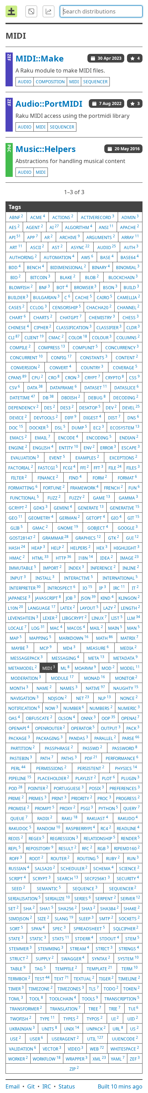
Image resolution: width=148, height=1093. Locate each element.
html (40, 557)
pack (132, 727)
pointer (38, 788)
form (100, 477)
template (99, 968)
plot (108, 777)
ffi (84, 467)
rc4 (106, 828)
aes (14, 227)
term (129, 968)
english (43, 447)
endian (128, 437)
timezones (70, 988)
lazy (109, 607)
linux (99, 617)
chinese (18, 327)
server (130, 898)
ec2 (98, 427)
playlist (85, 777)
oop (108, 717)
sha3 (88, 908)
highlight (126, 547)
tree (94, 1008)
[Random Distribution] (31, 11)
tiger (106, 978)
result (67, 848)
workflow (47, 1058)
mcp (46, 647)
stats (60, 938)
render (130, 838)
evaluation (25, 457)
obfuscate (39, 717)
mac (56, 627)
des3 (67, 407)
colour (102, 337)
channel (128, 307)
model (130, 667)
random (48, 828)
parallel (105, 737)
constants (93, 357)
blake (67, 277)
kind (107, 597)
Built (120, 1086)
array (130, 237)
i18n (85, 557)
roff (15, 858)
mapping (40, 637)
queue (19, 818)
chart (17, 317)
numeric (129, 707)
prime (16, 798)
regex (36, 838)
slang (64, 918)
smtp (106, 918)
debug (97, 397)
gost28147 (22, 537)
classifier (108, 327)
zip (74, 1068)
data (35, 387)
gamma (128, 497)
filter (19, 477)
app (32, 237)
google (128, 527)
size (43, 918)
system (128, 958)
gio (116, 517)
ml (65, 667)
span (38, 928)
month (19, 687)
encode (68, 437)
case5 (16, 307)
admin (130, 216)
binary (101, 267)
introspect (61, 587)
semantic (49, 888)
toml (16, 998)
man (133, 627)
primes (37, 798)
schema (103, 868)
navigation (24, 697)
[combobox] (101, 11)
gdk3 (40, 507)
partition (23, 747)
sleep (86, 918)
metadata (125, 657)
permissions (51, 767)
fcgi (69, 467)
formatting (23, 487)
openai (130, 717)
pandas (78, 737)
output (110, 727)
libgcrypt (74, 617)
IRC (46, 1086)
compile (20, 347)
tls (94, 988)
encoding (99, 437)
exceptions (123, 457)
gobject (97, 527)
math (104, 637)
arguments (100, 237)
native (95, 687)
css (134, 377)
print (59, 798)
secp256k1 (97, 878)
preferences (124, 788)
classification (74, 327)
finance (48, 477)
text (61, 978)
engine (18, 447)
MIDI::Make (39, 58)
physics (126, 767)
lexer (50, 617)
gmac (40, 527)
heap (38, 547)
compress (51, 347)
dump (79, 427)
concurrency (122, 347)
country (92, 367)
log (38, 627)
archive (70, 237)
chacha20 (99, 307)
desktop (90, 407)
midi (74, 82)
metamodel (22, 667)
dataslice (126, 387)
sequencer (95, 82)
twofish (20, 1018)
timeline (129, 978)
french (113, 487)
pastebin (21, 757)
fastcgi (48, 467)
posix (96, 788)
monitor (126, 677)
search (67, 878)
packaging (49, 737)
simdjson (20, 918)
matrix (129, 637)
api (15, 237)
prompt (44, 808)
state (16, 938)
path (46, 757)
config (61, 357)
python (108, 808)
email (42, 437)
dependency (23, 407)
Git (31, 1086)
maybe (19, 647)
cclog (38, 307)
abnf (16, 216)
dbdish (70, 397)
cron (72, 377)
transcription (121, 998)
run (133, 858)
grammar (55, 537)
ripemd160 (127, 848)
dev (111, 407)
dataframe (63, 387)
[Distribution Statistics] (48, 11)
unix (71, 1028)
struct (19, 958)
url (118, 1028)
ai (54, 227)
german (69, 517)
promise (18, 808)
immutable (22, 567)
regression (64, 838)
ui (115, 1018)
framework (84, 487)
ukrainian (22, 1028)
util (95, 1038)
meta (96, 657)
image (129, 557)
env (89, 447)
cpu (37, 377)
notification (24, 707)
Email (13, 1086)
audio (24, 82)
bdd (15, 267)
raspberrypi (80, 828)
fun (134, 487)
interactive (78, 577)
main (115, 627)
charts (42, 317)
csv (14, 387)
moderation (26, 677)
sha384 (109, 908)
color (77, 337)
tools (90, 998)
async (80, 247)
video (75, 1048)
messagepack (26, 657)
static (38, 938)
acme (37, 216)
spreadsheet (89, 928)
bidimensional (68, 267)
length (130, 607)
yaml (118, 1058)
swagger (72, 958)
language (41, 607)
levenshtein (23, 617)
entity (68, 447)
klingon (129, 597)
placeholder (53, 777)
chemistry (102, 317)
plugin (130, 777)
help (57, 547)
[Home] (11, 11)
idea (106, 557)
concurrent (26, 357)
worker (18, 1058)
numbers (101, 707)
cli (14, 337)
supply (45, 958)
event (57, 457)
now (51, 707)
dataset (95, 387)
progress (128, 798)
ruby (113, 858)
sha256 (67, 908)
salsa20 (45, 868)
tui (133, 1008)
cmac (56, 337)
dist (114, 417)
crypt (92, 377)
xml (99, 1058)
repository (39, 848)
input (18, 577)
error (108, 447)
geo (15, 517)
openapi (19, 727)
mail (96, 627)
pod (15, 788)
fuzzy (77, 497)
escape (130, 447)
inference (103, 567)
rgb (103, 848)
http (63, 557)
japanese (19, 597)
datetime (22, 397)
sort (16, 928)
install (44, 577)
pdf (91, 757)
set (13, 908)
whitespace (124, 1048)
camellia (128, 297)
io (87, 587)
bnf (44, 287)
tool (36, 998)
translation (65, 1008)
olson (66, 717)
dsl (60, 427)
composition (50, 82)
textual (84, 978)
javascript (48, 597)
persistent (90, 767)
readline (128, 828)
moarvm (85, 667)
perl (18, 767)
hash (17, 547)
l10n (15, 607)
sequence (85, 888)
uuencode (125, 1038)
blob (92, 277)
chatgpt (71, 317)
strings (129, 948)
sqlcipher (125, 928)
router (60, 858)
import (52, 567)
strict (104, 948)
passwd (92, 747)
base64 (129, 257)
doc (16, 427)
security (128, 878)
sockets (129, 918)
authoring (23, 257)
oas (14, 717)
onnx (88, 717)
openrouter (50, 727)
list (117, 617)
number (73, 707)
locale (17, 627)
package (19, 737)
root (36, 858)
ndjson (57, 697)
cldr (133, 327)
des (49, 407)
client (34, 337)
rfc (87, 848)
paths (69, 757)
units (49, 1028)
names (68, 687)
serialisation (24, 898)
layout (89, 607)
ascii (37, 247)
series (82, 898)
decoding (125, 397)
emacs (18, 437)
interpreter (25, 587)
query (131, 808)
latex (67, 607)
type (47, 1018)
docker (39, 427)
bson (110, 287)
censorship (66, 307)
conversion (25, 367)
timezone (41, 988)
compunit (85, 347)
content (127, 357)
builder (18, 297)
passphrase (59, 747)
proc (104, 798)
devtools (46, 417)
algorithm (78, 227)
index (76, 567)
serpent (105, 898)
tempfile (66, 968)
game (101, 497)
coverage (125, 367)
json (88, 597)
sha (29, 908)
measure (97, 647)
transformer (26, 1008)
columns (128, 337)
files (133, 467)
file (114, 467)
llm (133, 617)
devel (131, 407)
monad (94, 677)
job (71, 597)
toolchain (62, 998)
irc (119, 587)
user (36, 1038)
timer (16, 988)
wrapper (76, 1058)
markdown (73, 637)
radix (44, 818)
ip (102, 587)
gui (132, 537)
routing (88, 858)
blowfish (21, 287)
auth (131, 247)
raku (69, 818)
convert (60, 367)
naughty (125, 687)
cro (54, 377)
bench (35, 267)
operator (83, 727)
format (127, 477)
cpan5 (17, 377)
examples (87, 457)
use (15, 1038)
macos (76, 627)
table (17, 968)
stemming (50, 948)
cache (83, 297)
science (129, 868)
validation (22, 1048)
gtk (113, 537)
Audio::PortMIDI (48, 103)
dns (133, 417)
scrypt (42, 878)
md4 (69, 647)
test (42, 978)
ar (48, 237)
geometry (40, 517)
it (135, 587)
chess (131, 317)
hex (101, 547)
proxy (67, 808)
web (97, 1048)
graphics (88, 537)
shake (132, 908)
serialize (57, 898)
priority (81, 798)
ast (57, 247)
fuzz (54, 497)
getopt (95, 517)
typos (95, 1018)
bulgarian (46, 297)
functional (24, 497)
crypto (114, 377)
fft (98, 467)
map (16, 637)
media (128, 647)
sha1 (46, 908)
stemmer (20, 948)
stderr (84, 938)
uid (132, 1018)
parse (130, 737)
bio (15, 277)
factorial (20, 467)
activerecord (97, 216)
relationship (99, 838)
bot (62, 287)
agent (34, 227)
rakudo (128, 818)
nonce (129, 697)
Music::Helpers (45, 148)
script (17, 878)
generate (91, 507)
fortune (54, 487)
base (107, 257)
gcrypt (18, 507)
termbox (19, 978)
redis (15, 838)
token (131, 988)
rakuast (97, 818)
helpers (80, 547)
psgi (87, 808)
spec (59, 928)
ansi (106, 227)
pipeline (20, 777)
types (70, 1018)
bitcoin (40, 277)
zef (135, 1058)
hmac (17, 557)
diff (70, 417)
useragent (65, 1038)
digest (92, 417)
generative (124, 507)
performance (122, 757)
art (16, 247)
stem (132, 938)
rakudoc (20, 828)
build (131, 287)
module (62, 677)
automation (59, 257)
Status (67, 1086)
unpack (96, 1028)
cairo (104, 297)
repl (14, 848)
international (120, 577)
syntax (101, 958)
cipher (42, 327)
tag (40, 968)
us (134, 1028)
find (75, 477)
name (44, 687)
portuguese (69, 788)
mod (108, 667)
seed (18, 888)
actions (62, 216)
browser (85, 287)
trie (114, 1008)
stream (79, 948)
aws (87, 257)
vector (52, 1048)
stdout (109, 938)
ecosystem (124, 427)
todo (111, 988)
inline (131, 567)
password (124, 747)
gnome (67, 527)
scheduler (74, 868)
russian (19, 868)
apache (129, 227)
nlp (104, 697)
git (133, 517)
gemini (63, 507)
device (18, 417)
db (48, 397)
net (82, 697)
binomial (127, 267)
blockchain (123, 277)
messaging (65, 657)
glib (16, 527)
